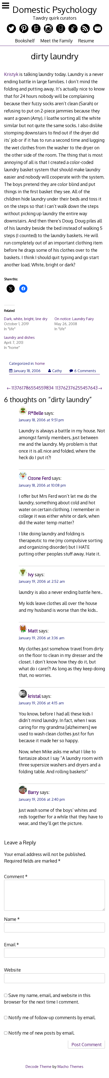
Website (12, 970)
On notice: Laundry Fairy (74, 319)
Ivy (31, 574)
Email (11, 944)
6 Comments (85, 371)
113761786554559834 (32, 388)
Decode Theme (38, 1066)
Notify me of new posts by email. (41, 1033)
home (40, 363)
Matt (33, 630)
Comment (16, 876)
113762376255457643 (76, 388)
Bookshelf (25, 40)
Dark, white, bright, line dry (25, 319)
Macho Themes (70, 1066)
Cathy (57, 371)
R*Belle (35, 413)
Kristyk (11, 74)
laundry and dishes (19, 337)
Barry (33, 792)
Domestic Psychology (54, 9)
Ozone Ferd (39, 478)
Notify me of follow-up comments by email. (52, 1017)
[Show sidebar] (5, 6)
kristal (34, 696)
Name (12, 919)
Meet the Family (56, 40)
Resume (86, 40)
